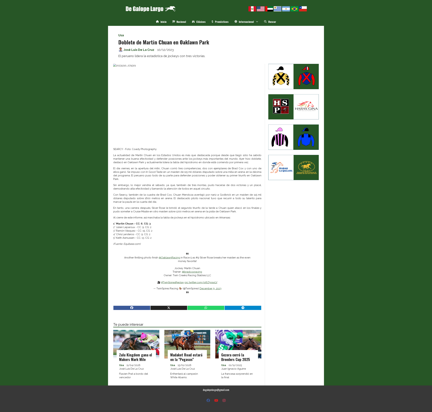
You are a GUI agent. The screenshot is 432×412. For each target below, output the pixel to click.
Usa (121, 35)
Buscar (272, 21)
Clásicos (201, 21)
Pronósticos (221, 21)
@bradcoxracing (192, 271)
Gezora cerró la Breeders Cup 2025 (235, 357)
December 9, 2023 (210, 288)
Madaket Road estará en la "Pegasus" (186, 357)
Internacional (246, 21)
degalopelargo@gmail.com (216, 390)
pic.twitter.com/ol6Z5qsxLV (201, 282)
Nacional (181, 21)
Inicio (163, 21)
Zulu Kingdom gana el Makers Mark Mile (135, 357)
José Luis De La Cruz (139, 50)
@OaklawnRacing (169, 257)
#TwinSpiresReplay (172, 282)
